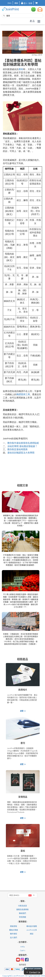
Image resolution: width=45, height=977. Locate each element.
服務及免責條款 (22, 909)
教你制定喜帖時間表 (17, 449)
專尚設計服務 (31, 926)
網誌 (16, 3)
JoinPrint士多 (31, 930)
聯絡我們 (22, 913)
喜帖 (21, 69)
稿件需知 (13, 934)
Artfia (22, 947)
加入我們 (13, 937)
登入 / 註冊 (27, 3)
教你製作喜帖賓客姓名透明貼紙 (23, 443)
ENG (9, 3)
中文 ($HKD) (23, 895)
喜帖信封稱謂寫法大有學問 (20, 452)
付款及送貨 (22, 906)
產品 (32, 21)
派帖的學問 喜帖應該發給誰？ (22, 446)
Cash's (22, 950)
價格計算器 (13, 930)
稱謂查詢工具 (23, 394)
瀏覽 (22, 711)
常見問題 (22, 917)
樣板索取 (13, 926)
